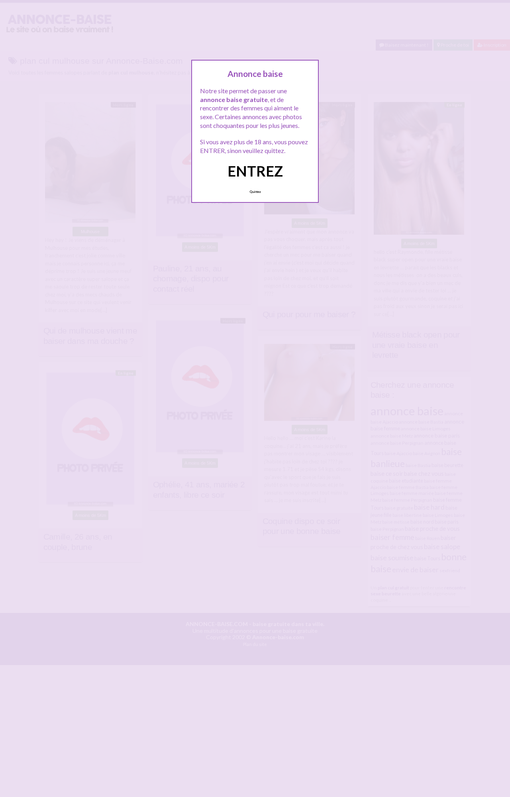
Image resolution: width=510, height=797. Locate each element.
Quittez (255, 192)
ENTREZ (255, 171)
